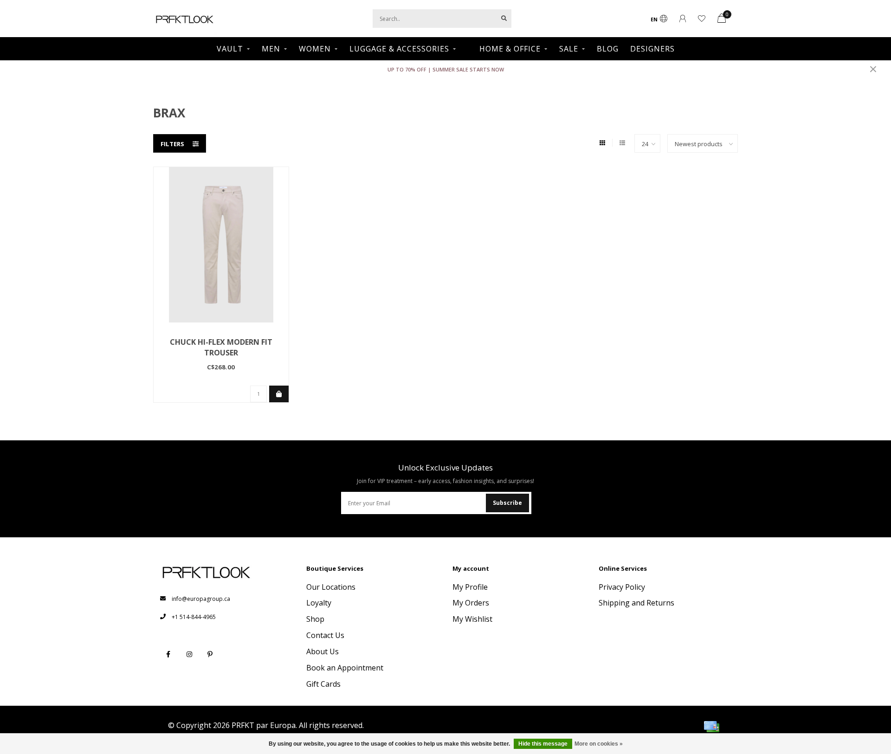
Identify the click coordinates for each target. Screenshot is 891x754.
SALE (568, 49)
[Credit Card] (711, 727)
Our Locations (330, 587)
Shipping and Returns (636, 603)
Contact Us (325, 635)
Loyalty (318, 603)
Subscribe (507, 503)
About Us (322, 651)
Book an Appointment (344, 668)
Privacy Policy (622, 587)
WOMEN (315, 49)
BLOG (608, 49)
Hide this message (543, 744)
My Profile (470, 587)
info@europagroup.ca (201, 599)
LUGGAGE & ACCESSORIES (399, 49)
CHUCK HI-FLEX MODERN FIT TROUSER (221, 347)
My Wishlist (472, 619)
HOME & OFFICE (510, 49)
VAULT (230, 49)
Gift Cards (323, 684)
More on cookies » (599, 744)
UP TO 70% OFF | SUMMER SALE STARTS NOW (445, 69)
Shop (315, 619)
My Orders (470, 603)
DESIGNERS (652, 49)
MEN (271, 49)
